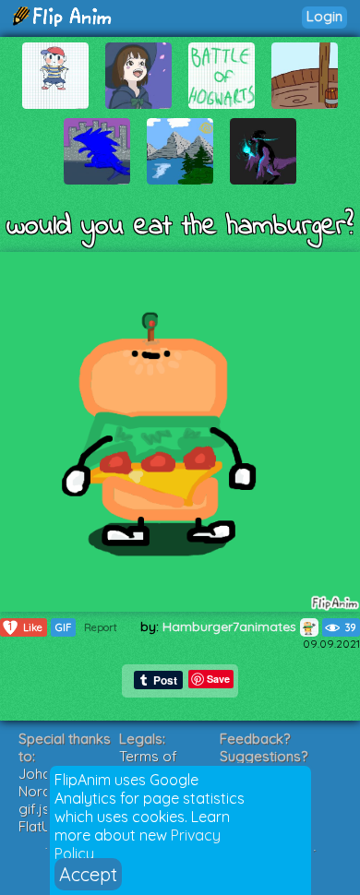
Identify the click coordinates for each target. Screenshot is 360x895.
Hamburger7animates (231, 626)
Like (25, 627)
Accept (88, 874)
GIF (63, 627)
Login (324, 16)
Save (218, 679)
